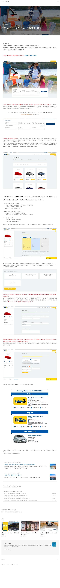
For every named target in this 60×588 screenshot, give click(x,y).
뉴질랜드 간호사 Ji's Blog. (6, 564)
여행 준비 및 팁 (12, 491)
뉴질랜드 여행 (6, 491)
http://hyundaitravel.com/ (10, 473)
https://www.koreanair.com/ (11, 462)
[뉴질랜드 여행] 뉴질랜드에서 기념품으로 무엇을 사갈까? (15, 495)
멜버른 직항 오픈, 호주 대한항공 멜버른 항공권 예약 (19, 464)
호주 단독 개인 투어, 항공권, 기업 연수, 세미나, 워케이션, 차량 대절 (22, 477)
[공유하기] (7, 486)
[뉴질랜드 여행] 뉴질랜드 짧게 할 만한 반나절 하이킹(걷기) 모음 (16, 498)
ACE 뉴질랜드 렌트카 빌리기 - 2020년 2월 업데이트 (14, 493)
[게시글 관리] (9, 486)
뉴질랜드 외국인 (5, 1)
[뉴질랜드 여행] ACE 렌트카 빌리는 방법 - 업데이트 (14, 496)
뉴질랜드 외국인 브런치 (6, 562)
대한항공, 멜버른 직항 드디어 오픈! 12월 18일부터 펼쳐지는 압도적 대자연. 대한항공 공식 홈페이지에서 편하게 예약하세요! (25, 467)
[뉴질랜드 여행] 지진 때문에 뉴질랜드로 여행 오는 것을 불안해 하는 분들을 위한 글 (20, 500)
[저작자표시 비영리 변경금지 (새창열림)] (19, 486)
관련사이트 (3, 559)
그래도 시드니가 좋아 (5, 566)
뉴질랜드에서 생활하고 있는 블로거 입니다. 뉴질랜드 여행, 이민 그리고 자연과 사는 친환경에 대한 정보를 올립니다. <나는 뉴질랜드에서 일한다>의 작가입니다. (28, 546)
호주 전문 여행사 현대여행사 (12, 475)
